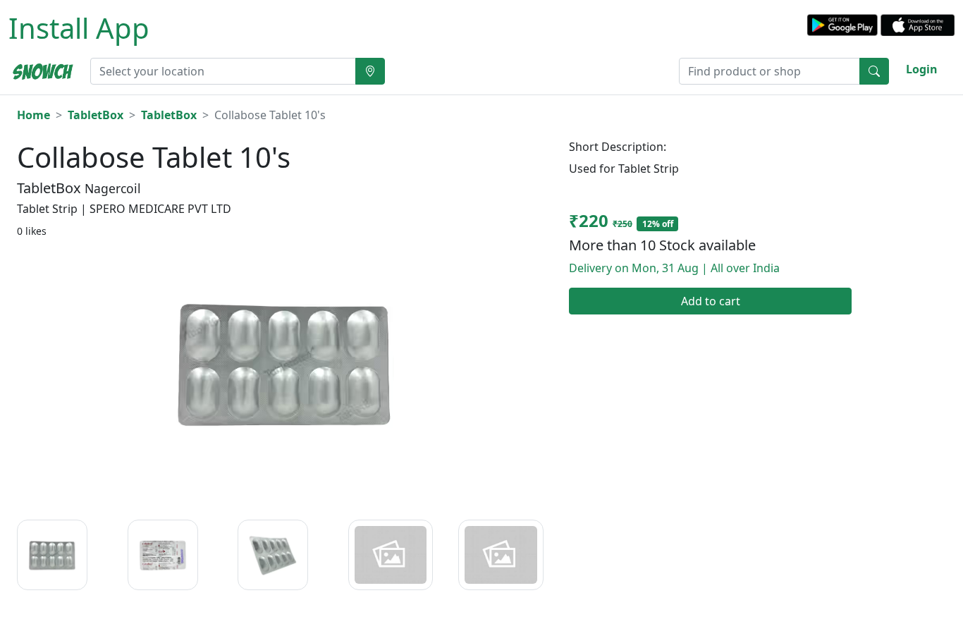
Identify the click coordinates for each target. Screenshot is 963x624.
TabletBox (95, 115)
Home (33, 115)
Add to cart (710, 301)
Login (922, 69)
